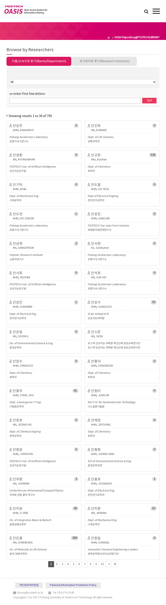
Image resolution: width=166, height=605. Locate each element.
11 (109, 564)
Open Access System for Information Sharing (26, 11)
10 (102, 564)
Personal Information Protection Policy (73, 585)
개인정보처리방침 (28, 585)
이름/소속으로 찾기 (39, 61)
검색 (146, 12)
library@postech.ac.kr (30, 592)
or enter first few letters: (27, 94)
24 (115, 564)
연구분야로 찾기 (104, 61)
